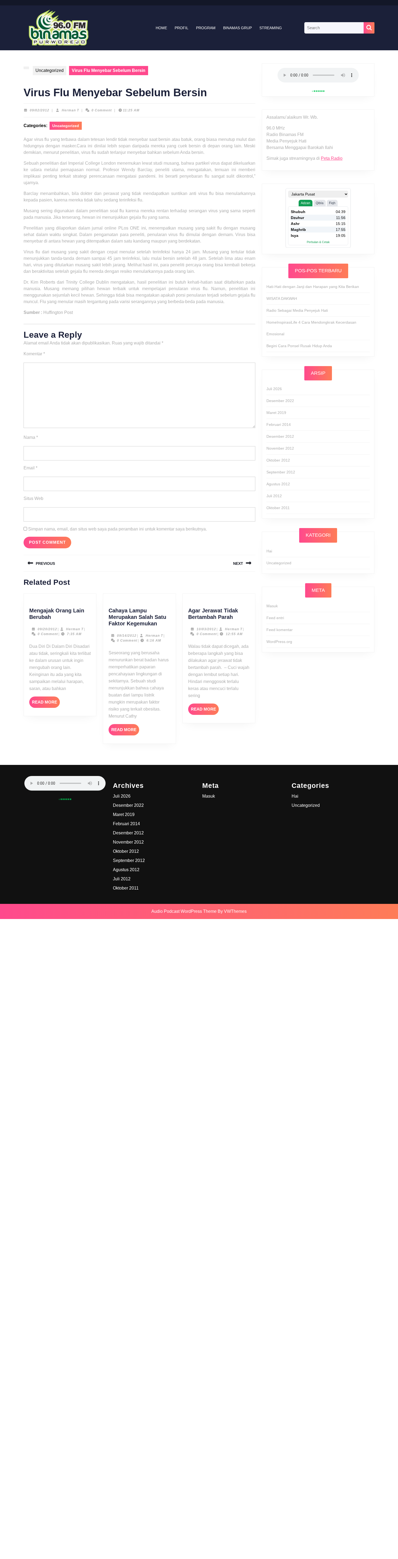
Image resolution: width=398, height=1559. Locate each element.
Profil (181, 28)
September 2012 (280, 472)
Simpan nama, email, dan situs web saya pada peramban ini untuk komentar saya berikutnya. (117, 529)
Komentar (34, 353)
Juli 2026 (274, 389)
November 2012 (280, 448)
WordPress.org (279, 641)
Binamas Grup (237, 28)
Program (206, 28)
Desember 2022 (280, 401)
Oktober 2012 (278, 460)
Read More (46, 703)
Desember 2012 (280, 436)
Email (30, 468)
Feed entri (275, 618)
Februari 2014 (278, 424)
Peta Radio (331, 158)
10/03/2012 (206, 629)
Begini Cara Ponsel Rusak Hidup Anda (299, 346)
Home (161, 28)
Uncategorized (49, 70)
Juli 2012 (274, 496)
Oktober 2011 (278, 508)
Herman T (70, 110)
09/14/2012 (126, 636)
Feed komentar (279, 630)
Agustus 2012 (278, 484)
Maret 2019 (276, 412)
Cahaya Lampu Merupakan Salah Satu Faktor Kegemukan (137, 617)
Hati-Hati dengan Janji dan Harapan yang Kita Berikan (312, 286)
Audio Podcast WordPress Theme (184, 911)
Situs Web (33, 498)
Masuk (272, 606)
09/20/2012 (47, 629)
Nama (31, 437)
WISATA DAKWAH (281, 298)
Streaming (270, 28)
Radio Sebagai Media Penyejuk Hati (297, 310)
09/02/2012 (39, 110)
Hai (269, 551)
